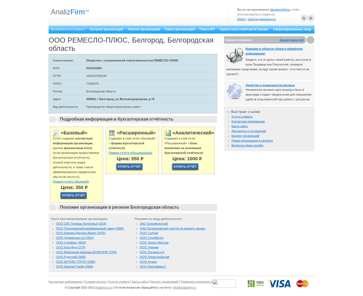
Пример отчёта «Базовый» (71, 181)
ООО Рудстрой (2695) (71, 256)
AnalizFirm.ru (103, 287)
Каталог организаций (106, 29)
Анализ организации (144, 29)
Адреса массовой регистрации (244, 29)
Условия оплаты (95, 281)
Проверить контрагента (196, 281)
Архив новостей (292, 40)
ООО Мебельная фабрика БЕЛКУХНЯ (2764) (86, 252)
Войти (241, 19)
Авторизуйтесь (280, 9)
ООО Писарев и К (152, 252)
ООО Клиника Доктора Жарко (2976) (80, 233)
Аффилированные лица (292, 29)
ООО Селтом (149, 233)
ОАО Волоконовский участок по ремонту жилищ (172, 228)
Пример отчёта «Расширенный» (130, 152)
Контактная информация (248, 121)
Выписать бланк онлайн (247, 145)
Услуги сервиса (241, 116)
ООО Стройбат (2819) (71, 242)
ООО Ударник (149, 247)
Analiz (68, 12)
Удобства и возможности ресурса (270, 85)
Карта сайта (239, 126)
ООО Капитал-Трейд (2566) (74, 266)
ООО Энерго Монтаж (154, 242)
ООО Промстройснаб (154, 256)
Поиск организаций (180, 29)
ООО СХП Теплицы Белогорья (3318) (81, 223)
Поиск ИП (207, 29)
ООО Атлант (148, 261)
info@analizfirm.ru (184, 287)
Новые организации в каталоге (252, 140)
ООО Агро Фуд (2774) (71, 247)
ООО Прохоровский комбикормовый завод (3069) (90, 228)
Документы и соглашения (248, 131)
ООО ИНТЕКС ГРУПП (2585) (75, 261)
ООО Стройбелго (151, 237)
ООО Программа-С (153, 266)
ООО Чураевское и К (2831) (75, 237)
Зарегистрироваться (262, 19)
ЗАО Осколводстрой (154, 223)
